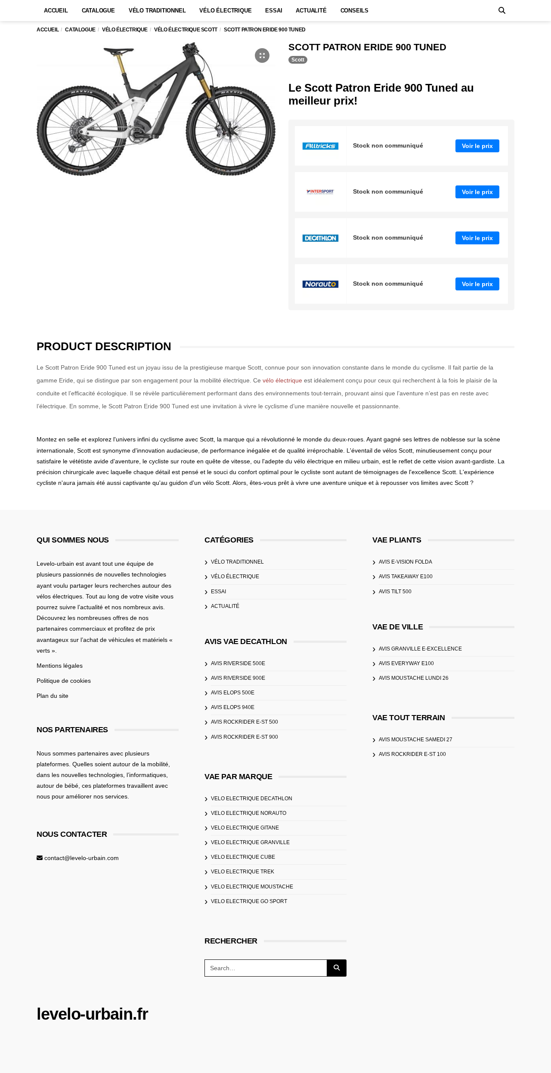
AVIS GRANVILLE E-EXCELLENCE (420, 649)
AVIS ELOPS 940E (232, 707)
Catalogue (98, 10)
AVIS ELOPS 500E (232, 693)
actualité (225, 606)
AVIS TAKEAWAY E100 (406, 577)
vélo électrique (282, 380)
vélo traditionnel (237, 562)
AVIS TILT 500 (395, 592)
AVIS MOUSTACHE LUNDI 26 (414, 678)
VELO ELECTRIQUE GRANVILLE (250, 842)
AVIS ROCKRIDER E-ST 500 (244, 722)
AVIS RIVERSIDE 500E (238, 663)
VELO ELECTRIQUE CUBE (243, 857)
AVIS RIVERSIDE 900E (238, 678)
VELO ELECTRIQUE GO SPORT (249, 901)
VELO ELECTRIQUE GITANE (245, 828)
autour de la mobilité (140, 764)
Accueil (56, 10)
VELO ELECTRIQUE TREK (242, 872)
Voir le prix (477, 145)
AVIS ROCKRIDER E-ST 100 (412, 754)
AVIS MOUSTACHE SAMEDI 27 (415, 740)
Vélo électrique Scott (185, 30)
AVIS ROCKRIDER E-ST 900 (244, 737)
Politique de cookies (64, 680)
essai (218, 592)
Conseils (354, 10)
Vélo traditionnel (157, 10)
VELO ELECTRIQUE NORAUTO (248, 813)
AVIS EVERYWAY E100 (406, 663)
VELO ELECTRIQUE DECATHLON (251, 799)
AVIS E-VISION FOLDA (405, 562)
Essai (273, 10)
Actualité (311, 10)
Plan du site (52, 695)
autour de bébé (57, 785)
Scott (297, 60)
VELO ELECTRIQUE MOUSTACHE (252, 887)
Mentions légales (60, 665)
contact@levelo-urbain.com (81, 857)
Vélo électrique (225, 10)
